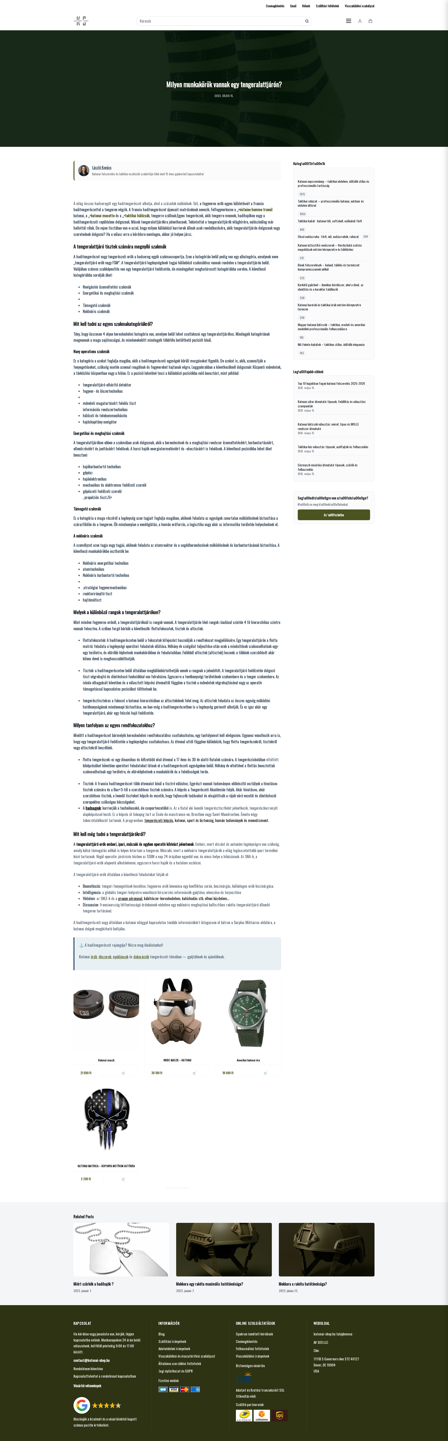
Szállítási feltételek (327, 5)
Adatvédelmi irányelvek (174, 1348)
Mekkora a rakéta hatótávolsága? (303, 1284)
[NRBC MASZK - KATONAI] (177, 1013)
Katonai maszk (106, 1060)
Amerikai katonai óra (248, 1060)
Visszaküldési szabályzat (359, 5)
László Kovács (102, 167)
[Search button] (306, 21)
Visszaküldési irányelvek (252, 1355)
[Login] (360, 21)
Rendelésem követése (88, 1368)
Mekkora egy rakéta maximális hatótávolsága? (209, 1284)
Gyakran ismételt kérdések (254, 1333)
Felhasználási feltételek (252, 1348)
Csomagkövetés (275, 5)
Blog (161, 1333)
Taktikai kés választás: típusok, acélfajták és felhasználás (333, 447)
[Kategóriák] (348, 21)
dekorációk (141, 957)
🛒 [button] (123, 1072)
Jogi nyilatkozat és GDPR (175, 1370)
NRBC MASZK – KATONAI (177, 1060)
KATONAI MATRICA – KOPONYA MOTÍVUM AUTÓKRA (106, 1166)
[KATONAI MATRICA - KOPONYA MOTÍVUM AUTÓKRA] (106, 1119)
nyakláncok (120, 957)
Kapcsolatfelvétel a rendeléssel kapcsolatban (105, 1376)
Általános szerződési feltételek (179, 1363)
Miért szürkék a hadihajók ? (94, 1284)
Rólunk (306, 5)
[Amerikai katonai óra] (248, 1013)
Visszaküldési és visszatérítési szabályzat (186, 1355)
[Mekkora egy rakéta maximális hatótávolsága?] (224, 1250)
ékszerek (105, 957)
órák (94, 957)
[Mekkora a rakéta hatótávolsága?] (326, 1250)
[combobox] (220, 21)
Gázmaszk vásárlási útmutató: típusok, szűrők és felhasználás (327, 467)
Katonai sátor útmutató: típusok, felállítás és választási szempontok (331, 403)
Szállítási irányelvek (172, 1341)
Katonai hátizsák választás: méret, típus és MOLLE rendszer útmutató (328, 426)
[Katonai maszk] (106, 1013)
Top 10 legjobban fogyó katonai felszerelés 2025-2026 (331, 383)
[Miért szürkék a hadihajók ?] (121, 1250)
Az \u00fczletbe (334, 514)
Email (293, 5)
